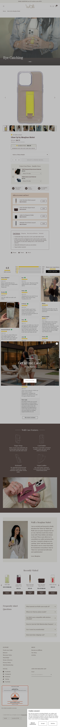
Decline (53, 723)
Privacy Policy (44, 718)
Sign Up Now (30, 380)
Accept (43, 723)
